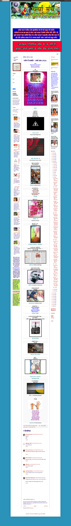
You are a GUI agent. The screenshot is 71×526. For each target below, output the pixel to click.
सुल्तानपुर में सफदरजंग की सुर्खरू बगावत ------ (36, 248)
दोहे (35, 69)
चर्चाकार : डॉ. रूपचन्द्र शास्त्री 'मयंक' (30, 427)
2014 (53, 297)
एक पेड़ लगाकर (35, 115)
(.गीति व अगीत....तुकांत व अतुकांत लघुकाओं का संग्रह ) (35, 318)
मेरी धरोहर (35, 196)
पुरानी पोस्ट (46, 506)
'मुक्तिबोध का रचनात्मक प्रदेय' (35, 269)
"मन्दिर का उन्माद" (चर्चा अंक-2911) (55, 237)
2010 (53, 304)
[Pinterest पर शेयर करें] (45, 425)
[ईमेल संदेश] (39, 425)
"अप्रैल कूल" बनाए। (35, 116)
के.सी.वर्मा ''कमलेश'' (35, 313)
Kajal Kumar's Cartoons (35, 376)
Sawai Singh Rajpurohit (30, 477)
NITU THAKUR (28, 457)
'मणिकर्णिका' (35, 289)
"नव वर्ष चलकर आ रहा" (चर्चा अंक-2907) (55, 249)
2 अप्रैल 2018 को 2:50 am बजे (40, 477)
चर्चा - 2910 (55, 239)
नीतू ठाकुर (35, 342)
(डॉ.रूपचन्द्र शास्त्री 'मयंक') (35, 67)
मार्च (54, 177)
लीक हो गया (35, 358)
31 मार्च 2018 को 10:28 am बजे (37, 457)
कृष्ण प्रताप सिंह (35, 249)
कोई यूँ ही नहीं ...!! (35, 306)
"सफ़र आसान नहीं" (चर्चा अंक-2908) (55, 245)
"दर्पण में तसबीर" (35, 70)
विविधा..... (31, 395)
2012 (53, 301)
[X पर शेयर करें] (43, 425)
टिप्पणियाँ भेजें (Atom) (30, 508)
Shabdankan (31, 303)
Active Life (34, 132)
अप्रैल (54, 175)
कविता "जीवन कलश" (34, 158)
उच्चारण (35, 108)
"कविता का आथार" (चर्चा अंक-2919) (55, 206)
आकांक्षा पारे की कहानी (35, 288)
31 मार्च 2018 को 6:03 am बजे (38, 434)
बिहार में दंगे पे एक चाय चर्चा (35, 165)
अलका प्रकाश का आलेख (35, 268)
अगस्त (54, 169)
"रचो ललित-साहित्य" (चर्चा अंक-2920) (55, 202)
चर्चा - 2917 (55, 212)
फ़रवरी (54, 289)
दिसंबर (54, 162)
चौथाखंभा (31, 185)
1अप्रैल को (35, 111)
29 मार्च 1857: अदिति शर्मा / (35, 247)
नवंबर (54, 164)
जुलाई (54, 170)
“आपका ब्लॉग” (17, 295)
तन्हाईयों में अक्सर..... (35, 341)
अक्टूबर (54, 165)
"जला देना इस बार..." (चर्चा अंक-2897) (55, 284)
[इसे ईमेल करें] (41, 425)
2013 (53, 299)
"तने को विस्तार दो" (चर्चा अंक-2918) (55, 209)
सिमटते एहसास (35, 137)
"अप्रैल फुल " (35, 112)
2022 (53, 154)
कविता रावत (28, 464)
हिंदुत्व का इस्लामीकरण (35, 163)
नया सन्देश (52, 318)
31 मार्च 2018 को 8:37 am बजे (36, 443)
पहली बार (30, 285)
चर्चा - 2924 (55, 186)
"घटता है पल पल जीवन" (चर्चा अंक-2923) (55, 189)
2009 (53, 306)
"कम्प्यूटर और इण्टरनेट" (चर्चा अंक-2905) (55, 256)
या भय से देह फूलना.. (35, 164)
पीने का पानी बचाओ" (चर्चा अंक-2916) (55, 215)
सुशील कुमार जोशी (28, 443)
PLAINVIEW (31, 513)
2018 (53, 161)
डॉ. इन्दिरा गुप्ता (35, 189)
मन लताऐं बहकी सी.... (35, 381)
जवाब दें (27, 439)
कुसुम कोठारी (35, 382)
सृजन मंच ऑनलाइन (35, 338)
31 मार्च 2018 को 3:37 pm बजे (35, 464)
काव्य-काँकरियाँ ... (35, 317)
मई (53, 174)
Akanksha (32, 422)
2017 (53, 293)
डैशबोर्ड (52, 315)
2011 (53, 302)
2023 (53, 153)
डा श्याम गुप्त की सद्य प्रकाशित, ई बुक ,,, (35, 316)
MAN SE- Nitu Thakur (35, 354)
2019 (53, 159)
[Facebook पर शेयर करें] (44, 425)
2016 (53, 294)
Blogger (39, 513)
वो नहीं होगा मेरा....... (35, 224)
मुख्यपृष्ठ (35, 506)
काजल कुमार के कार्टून (35, 378)
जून (54, 172)
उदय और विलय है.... (35, 188)
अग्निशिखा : (35, 218)
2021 (53, 156)
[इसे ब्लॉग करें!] (42, 425)
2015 (53, 296)
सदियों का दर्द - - (35, 199)
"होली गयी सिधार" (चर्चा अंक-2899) (55, 278)
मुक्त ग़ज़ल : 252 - (35, 223)
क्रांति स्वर (31, 264)
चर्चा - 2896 (55, 287)
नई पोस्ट (24, 506)
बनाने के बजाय (35, 113)
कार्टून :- (35, 357)
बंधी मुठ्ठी (35, 399)
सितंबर (54, 167)
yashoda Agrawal (29, 434)
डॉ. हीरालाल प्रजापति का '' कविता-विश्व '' (35, 244)
